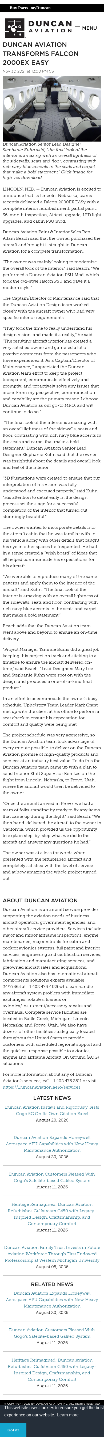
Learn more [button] (68, 1415)
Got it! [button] (13, 1430)
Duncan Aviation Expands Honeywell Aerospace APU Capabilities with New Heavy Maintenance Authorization (52, 1144)
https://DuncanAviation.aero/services (42, 1087)
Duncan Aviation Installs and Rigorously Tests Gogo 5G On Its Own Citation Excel (52, 1110)
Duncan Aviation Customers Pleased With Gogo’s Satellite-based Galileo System (52, 1177)
